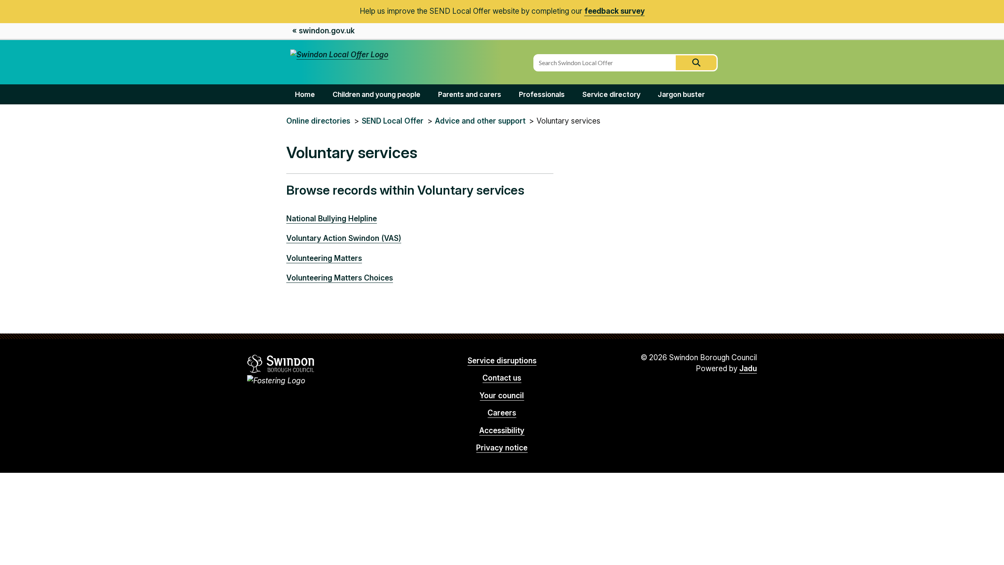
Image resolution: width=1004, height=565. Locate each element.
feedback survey (614, 11)
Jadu (748, 368)
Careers (501, 412)
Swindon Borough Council (281, 363)
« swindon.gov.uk (323, 30)
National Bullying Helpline (331, 218)
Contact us (501, 378)
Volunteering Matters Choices (339, 277)
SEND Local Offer (393, 121)
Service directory (611, 94)
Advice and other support (480, 121)
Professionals (542, 94)
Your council (502, 395)
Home (305, 94)
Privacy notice (501, 447)
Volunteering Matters (324, 258)
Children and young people (376, 94)
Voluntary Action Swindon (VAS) (343, 238)
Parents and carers (469, 94)
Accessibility (501, 430)
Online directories (318, 121)
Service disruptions (502, 360)
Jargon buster (681, 94)
